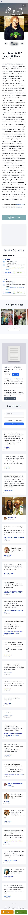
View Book (7, 375)
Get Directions (8, 272)
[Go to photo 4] (15, 514)
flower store (19, 207)
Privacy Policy (10, 908)
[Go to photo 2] (13, 514)
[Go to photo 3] (14, 514)
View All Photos (14, 329)
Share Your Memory (10, 398)
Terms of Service (18, 908)
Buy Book (15, 375)
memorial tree (20, 204)
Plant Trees (19, 272)
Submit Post (14, 424)
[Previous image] (3, 506)
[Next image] (25, 506)
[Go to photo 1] (12, 514)
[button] (14, 506)
